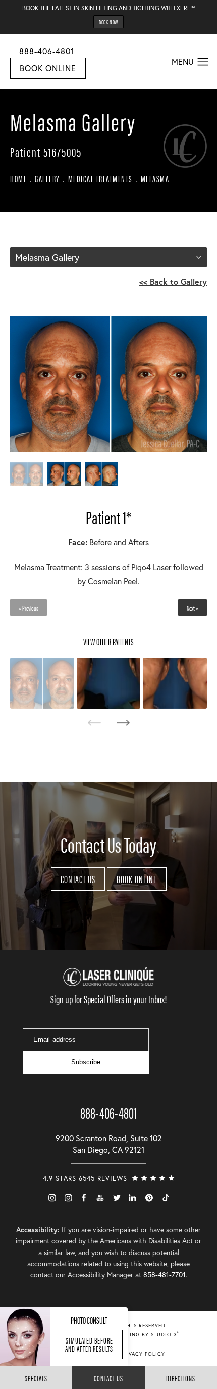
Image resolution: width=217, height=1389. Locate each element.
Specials (36, 1378)
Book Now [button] (108, 21)
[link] (108, 1103)
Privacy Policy (142, 1354)
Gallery (47, 178)
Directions (180, 1378)
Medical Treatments (100, 178)
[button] (203, 62)
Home (18, 178)
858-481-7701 (164, 1274)
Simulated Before (89, 1344)
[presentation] (94, 723)
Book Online (48, 68)
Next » (192, 607)
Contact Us (78, 878)
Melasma (155, 178)
